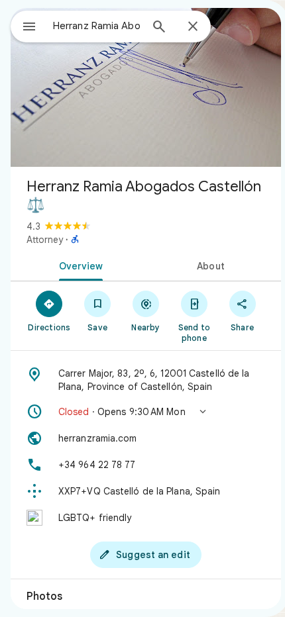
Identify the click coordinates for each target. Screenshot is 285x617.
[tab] (78, 265)
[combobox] (97, 26)
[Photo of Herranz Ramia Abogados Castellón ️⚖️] (146, 87)
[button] (146, 412)
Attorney (45, 240)
